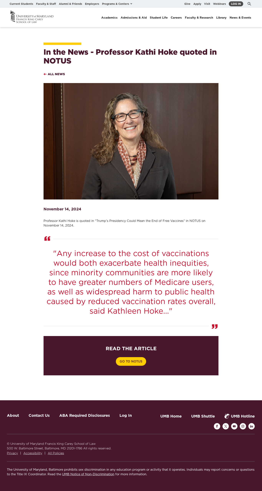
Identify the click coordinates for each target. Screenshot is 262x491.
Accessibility (32, 453)
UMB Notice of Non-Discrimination (88, 474)
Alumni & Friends (70, 3)
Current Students (21, 3)
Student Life (159, 17)
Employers (92, 3)
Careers (176, 17)
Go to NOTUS (131, 361)
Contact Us (39, 415)
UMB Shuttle (203, 416)
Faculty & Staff (46, 3)
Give (187, 3)
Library (221, 17)
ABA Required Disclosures (84, 415)
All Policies (56, 453)
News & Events (240, 17)
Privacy (12, 453)
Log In (236, 3)
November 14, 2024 (62, 209)
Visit (207, 3)
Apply (197, 3)
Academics (109, 17)
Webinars (219, 3)
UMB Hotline (243, 416)
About (13, 415)
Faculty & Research (199, 17)
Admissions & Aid (134, 17)
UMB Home (171, 416)
